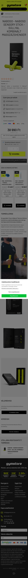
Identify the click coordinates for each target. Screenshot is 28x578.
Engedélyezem (14, 296)
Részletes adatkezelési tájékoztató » (10, 288)
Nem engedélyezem (14, 292)
